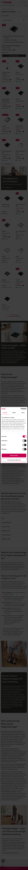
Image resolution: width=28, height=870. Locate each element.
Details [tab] (14, 412)
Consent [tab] (5, 412)
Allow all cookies (14, 455)
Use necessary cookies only (14, 460)
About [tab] (22, 412)
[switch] (24, 441)
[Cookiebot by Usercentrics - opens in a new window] (20, 409)
